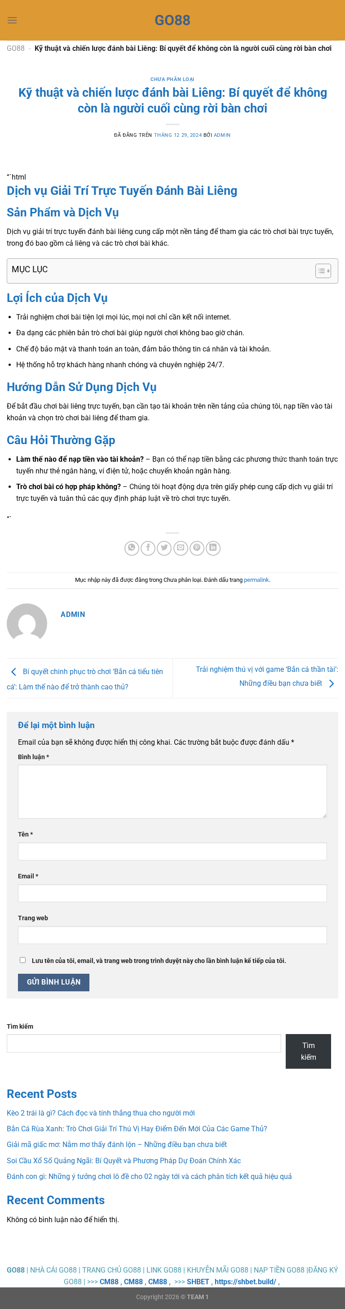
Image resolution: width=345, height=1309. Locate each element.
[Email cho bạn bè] (180, 548)
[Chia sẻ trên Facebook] (148, 548)
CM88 (109, 1282)
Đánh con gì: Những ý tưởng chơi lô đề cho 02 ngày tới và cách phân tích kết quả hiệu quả (149, 1176)
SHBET (198, 1282)
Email (28, 876)
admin (222, 135)
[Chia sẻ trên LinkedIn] (213, 548)
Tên (25, 834)
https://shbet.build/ (245, 1282)
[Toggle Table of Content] (319, 271)
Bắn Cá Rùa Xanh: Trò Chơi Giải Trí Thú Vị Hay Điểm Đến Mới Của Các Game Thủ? (137, 1129)
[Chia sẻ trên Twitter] (164, 548)
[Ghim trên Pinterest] (197, 548)
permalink (256, 579)
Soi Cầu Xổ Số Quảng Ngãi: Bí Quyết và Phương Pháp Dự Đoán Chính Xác (124, 1160)
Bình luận (33, 757)
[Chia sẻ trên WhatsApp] (131, 548)
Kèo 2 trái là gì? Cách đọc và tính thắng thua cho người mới (101, 1113)
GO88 (16, 48)
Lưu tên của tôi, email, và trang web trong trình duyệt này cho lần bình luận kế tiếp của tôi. (159, 961)
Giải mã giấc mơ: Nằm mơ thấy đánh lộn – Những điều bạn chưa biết (117, 1144)
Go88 (172, 20)
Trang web (33, 918)
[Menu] (12, 20)
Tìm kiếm (20, 1026)
